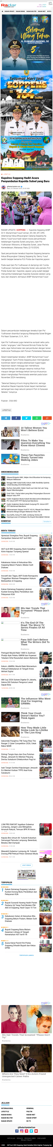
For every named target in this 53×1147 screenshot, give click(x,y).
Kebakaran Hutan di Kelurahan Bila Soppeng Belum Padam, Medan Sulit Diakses (17, 565)
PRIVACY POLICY (26, 1140)
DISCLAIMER (41, 1138)
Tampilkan (46, 521)
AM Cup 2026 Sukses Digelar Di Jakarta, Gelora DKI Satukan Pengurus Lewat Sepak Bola (18, 682)
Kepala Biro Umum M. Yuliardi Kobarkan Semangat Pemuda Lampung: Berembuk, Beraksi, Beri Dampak (19, 840)
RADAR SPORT (31, 1118)
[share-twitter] (26, 418)
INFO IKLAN (11, 1138)
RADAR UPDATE (9, 11)
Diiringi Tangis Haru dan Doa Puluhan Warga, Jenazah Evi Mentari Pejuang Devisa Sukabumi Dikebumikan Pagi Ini (18, 757)
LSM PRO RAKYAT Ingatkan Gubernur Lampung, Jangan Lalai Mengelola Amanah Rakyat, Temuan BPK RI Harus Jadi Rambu (18, 828)
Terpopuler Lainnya (26, 955)
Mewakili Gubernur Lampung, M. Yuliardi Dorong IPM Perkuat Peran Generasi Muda (19, 852)
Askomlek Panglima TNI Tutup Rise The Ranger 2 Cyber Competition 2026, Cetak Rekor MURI (18, 743)
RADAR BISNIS (20, 11)
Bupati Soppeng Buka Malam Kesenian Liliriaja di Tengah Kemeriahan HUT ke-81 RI (17, 932)
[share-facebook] (16, 418)
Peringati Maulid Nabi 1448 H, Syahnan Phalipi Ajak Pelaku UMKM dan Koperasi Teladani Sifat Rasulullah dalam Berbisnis (19, 655)
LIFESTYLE (7, 174)
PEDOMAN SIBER (30, 1138)
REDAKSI (20, 1138)
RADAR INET (42, 11)
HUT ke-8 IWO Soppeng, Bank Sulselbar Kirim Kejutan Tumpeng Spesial (18, 550)
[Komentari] (47, 418)
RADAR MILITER (31, 11)
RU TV (28, 1121)
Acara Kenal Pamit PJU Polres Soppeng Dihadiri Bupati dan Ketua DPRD (20, 945)
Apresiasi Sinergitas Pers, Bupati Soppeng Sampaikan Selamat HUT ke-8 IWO (19, 536)
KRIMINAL (30, 1108)
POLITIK (29, 1111)
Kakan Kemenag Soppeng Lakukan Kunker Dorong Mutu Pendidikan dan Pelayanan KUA (17, 592)
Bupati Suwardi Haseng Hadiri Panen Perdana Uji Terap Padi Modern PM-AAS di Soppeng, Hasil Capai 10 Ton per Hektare (21, 906)
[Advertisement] (19, 303)
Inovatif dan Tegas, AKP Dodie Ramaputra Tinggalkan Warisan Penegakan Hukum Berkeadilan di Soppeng (19, 578)
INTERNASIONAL (7, 1108)
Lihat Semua (26, 865)
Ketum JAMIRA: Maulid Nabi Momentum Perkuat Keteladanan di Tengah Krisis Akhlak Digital (19, 669)
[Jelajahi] (50, 3)
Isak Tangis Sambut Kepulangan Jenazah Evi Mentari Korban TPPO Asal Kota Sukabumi (19, 770)
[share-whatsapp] (36, 418)
